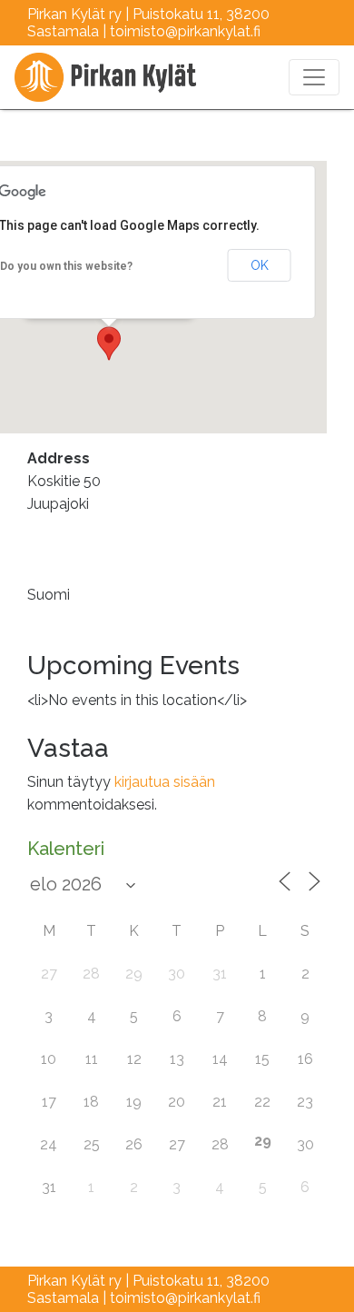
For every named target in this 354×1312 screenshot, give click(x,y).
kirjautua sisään (164, 781)
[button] (109, 343)
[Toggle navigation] (314, 77)
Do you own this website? (66, 266)
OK (260, 265)
